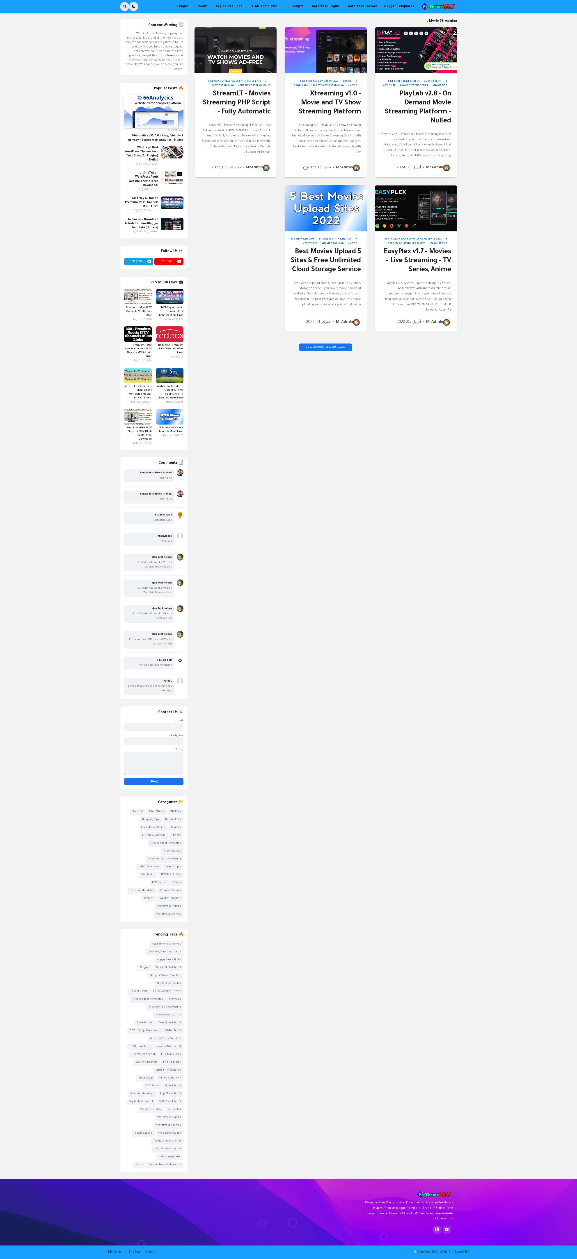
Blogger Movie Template (165, 975)
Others (176, 882)
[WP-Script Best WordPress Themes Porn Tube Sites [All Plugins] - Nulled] (172, 152)
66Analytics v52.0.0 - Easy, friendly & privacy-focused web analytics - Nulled (155, 138)
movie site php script (414, 86)
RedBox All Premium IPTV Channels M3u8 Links (170, 349)
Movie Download (328, 81)
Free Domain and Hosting (165, 859)
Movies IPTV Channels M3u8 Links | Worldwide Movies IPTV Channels (137, 392)
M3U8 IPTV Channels (168, 1070)
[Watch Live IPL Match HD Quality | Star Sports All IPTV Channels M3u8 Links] (169, 375)
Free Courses (172, 851)
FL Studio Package (153, 835)
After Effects (157, 811)
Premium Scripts (170, 890)
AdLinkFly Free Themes (166, 944)
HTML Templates (149, 867)
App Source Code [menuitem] (229, 6)
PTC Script (152, 1086)
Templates (174, 1109)
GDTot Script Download (144, 1030)
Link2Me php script (143, 1054)
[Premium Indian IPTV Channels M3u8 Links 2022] (137, 296)
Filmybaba (327, 239)
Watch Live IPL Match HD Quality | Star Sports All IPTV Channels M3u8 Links (170, 392)
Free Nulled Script (169, 1023)
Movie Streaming (333, 86)
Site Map (135, 1252)
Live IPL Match (172, 1062)
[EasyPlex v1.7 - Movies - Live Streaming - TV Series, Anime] (416, 208)
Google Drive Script (168, 1046)
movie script (434, 81)
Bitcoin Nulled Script (168, 967)
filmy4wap (308, 239)
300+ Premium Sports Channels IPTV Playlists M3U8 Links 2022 (138, 351)
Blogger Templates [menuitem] (399, 6)
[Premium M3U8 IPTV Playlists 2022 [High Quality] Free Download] (137, 416)
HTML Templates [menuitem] (264, 6)
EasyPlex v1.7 (439, 244)
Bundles (176, 827)
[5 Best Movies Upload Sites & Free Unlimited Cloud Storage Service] (326, 208)
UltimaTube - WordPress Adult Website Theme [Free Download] (143, 179)
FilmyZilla (345, 239)
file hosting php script (167, 1141)
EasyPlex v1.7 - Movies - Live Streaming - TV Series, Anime (417, 261)
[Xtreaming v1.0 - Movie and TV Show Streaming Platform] (326, 50)
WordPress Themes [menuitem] (363, 6)
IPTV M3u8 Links (171, 874)
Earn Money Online (153, 827)
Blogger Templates (169, 983)
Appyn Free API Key (169, 959)
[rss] (437, 1230)
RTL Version (115, 1252)
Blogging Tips (150, 819)
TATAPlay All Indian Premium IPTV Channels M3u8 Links (141, 202)
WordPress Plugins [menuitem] (325, 6)
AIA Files (176, 811)
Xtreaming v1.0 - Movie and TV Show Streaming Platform (329, 103)
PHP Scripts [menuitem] (294, 6)
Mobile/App (148, 874)
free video (311, 244)
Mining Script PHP (170, 1078)
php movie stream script (255, 86)
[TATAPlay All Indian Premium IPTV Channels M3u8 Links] (172, 203)
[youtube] (447, 1230)
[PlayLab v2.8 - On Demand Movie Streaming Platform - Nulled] (416, 50)
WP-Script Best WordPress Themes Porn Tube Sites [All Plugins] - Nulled (141, 154)
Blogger (144, 967)
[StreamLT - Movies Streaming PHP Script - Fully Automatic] (236, 50)
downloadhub (143, 1133)
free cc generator (169, 1156)
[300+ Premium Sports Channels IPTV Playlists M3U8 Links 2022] (137, 334)
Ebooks (176, 835)
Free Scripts (412, 81)
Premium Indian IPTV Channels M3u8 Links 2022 (138, 311)
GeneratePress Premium (165, 1038)
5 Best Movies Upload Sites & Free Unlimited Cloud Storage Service (326, 261)
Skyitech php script (141, 1101)
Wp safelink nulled (169, 1133)
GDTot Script (173, 1030)
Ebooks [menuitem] (202, 6)
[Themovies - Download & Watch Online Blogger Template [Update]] (172, 224)
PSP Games (159, 882)
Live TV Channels (146, 1062)
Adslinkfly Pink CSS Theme (165, 952)
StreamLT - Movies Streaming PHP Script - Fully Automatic (237, 103)
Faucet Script (139, 991)
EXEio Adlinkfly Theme (167, 991)
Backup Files (173, 819)
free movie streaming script (226, 81)
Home (150, 1252)
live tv (139, 1164)
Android (138, 811)
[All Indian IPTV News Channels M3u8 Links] (169, 416)
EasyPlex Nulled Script (410, 244)
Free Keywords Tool (168, 1015)
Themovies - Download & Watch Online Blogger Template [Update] (141, 223)
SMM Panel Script (170, 1101)
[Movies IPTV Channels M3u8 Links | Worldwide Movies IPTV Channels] (137, 375)
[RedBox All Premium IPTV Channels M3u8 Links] (169, 334)
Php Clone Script (170, 1093)
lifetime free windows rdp (165, 1164)
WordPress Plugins (169, 906)
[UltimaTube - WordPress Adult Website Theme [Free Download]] (172, 177)
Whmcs (148, 898)
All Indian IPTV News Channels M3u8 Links (170, 430)
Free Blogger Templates (166, 843)
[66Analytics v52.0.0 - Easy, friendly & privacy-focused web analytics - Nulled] (153, 111)
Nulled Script (173, 1086)
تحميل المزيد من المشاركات (328, 347)
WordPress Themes (168, 914)
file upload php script (167, 1149)
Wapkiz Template (170, 898)
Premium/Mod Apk (142, 890)
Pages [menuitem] (183, 6)
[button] (133, 6)
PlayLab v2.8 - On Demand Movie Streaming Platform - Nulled (418, 108)
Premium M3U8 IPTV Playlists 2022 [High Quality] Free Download (138, 434)
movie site (389, 86)
